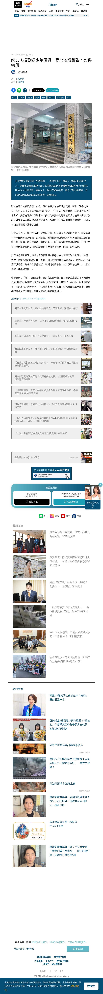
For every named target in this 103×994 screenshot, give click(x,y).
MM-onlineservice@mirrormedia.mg (55, 976)
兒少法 (21, 97)
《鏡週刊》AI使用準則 (51, 964)
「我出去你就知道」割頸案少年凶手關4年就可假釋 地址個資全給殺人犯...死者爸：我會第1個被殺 (46, 419)
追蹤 (57, 516)
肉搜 (43, 97)
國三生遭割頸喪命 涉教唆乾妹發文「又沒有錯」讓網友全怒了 (46, 308)
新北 (68, 97)
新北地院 (60, 97)
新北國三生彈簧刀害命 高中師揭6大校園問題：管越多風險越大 (46, 322)
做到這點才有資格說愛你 (27, 457)
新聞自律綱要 (63, 960)
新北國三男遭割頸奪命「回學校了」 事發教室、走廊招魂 (44, 336)
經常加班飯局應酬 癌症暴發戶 (66, 745)
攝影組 (21, 81)
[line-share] (19, 90)
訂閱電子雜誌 (60, 957)
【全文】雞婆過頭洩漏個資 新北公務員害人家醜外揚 (41, 433)
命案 (14, 97)
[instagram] (56, 971)
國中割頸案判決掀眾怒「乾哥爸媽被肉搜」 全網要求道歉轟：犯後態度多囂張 (45, 378)
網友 (37, 97)
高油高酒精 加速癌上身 (62, 783)
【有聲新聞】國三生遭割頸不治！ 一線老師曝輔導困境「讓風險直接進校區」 (46, 364)
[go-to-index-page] (53, 4)
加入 (46, 516)
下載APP (50, 960)
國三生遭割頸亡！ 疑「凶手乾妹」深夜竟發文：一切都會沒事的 (46, 350)
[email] (61, 971)
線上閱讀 (78, 948)
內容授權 (38, 960)
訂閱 (68, 516)
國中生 (51, 97)
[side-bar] (87, 4)
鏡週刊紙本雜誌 (39, 942)
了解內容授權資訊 (77, 942)
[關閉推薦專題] (100, 485)
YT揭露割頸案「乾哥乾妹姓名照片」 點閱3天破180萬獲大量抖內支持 (46, 406)
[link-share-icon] (25, 90)
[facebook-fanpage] (50, 971)
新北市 (29, 97)
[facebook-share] (13, 90)
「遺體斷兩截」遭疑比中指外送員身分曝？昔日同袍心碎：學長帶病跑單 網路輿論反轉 (46, 392)
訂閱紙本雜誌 (18, 4)
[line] (43, 971)
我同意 (91, 986)
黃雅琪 (21, 78)
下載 (79, 516)
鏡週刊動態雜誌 (57, 942)
